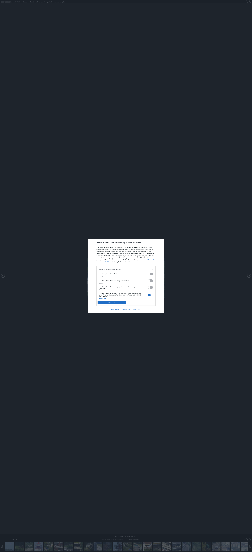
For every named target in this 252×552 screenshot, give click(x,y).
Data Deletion (115, 309)
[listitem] (126, 270)
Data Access (126, 309)
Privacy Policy (137, 309)
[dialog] (126, 276)
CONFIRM (111, 302)
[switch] (150, 274)
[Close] (160, 243)
